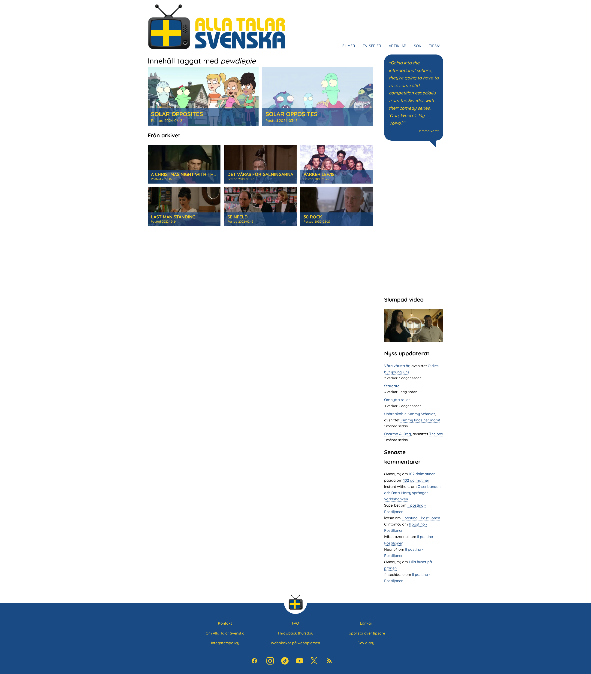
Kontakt (225, 623)
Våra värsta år (397, 365)
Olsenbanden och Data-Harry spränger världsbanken (412, 492)
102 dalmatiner (422, 473)
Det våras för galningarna (260, 174)
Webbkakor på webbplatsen (295, 643)
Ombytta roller (397, 399)
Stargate (391, 386)
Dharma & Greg (397, 434)
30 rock (313, 217)
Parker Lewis (319, 174)
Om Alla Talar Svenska (225, 633)
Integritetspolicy (225, 643)
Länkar (366, 623)
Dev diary (366, 643)
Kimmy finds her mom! (420, 420)
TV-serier (372, 45)
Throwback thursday (295, 633)
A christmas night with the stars (191, 174)
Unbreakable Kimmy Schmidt (409, 413)
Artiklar (397, 45)
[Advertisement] (413, 221)
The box (436, 434)
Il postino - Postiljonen (421, 518)
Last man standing (173, 217)
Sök (417, 45)
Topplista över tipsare (366, 633)
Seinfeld (237, 217)
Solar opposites (177, 114)
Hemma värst (428, 131)
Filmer (348, 45)
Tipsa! (434, 45)
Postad (167, 120)
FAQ (295, 623)
